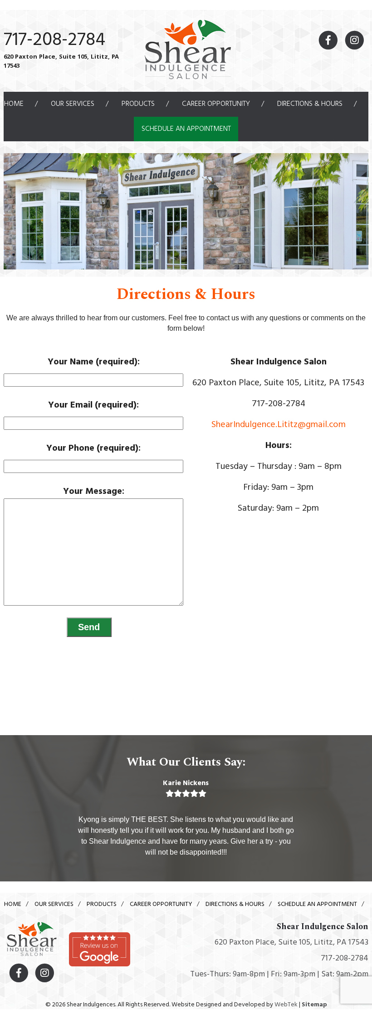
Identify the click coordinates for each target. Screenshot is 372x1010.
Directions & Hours (310, 104)
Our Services (72, 104)
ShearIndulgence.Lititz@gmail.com (278, 425)
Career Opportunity (216, 104)
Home (14, 104)
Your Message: (93, 491)
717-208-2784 (54, 40)
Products (138, 104)
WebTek (286, 1005)
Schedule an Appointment (186, 129)
